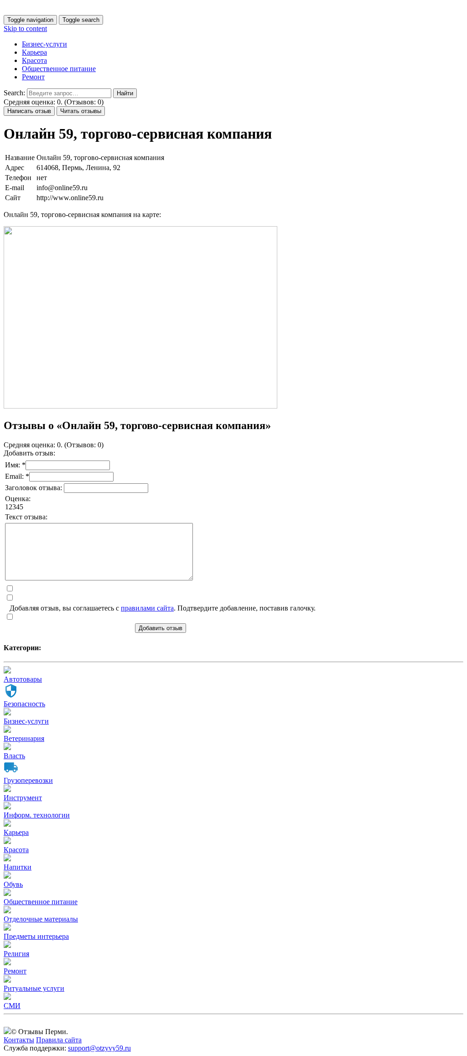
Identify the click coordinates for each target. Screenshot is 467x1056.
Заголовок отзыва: (34, 488)
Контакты (19, 1040)
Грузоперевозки (28, 780)
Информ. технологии (37, 815)
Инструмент (23, 798)
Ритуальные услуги (34, 988)
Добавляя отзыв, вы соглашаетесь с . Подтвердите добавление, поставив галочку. (163, 608)
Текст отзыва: (26, 517)
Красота (34, 60)
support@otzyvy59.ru (99, 1048)
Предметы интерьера (36, 936)
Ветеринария (24, 738)
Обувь (13, 884)
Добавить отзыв (160, 628)
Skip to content (25, 28)
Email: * (17, 476)
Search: (14, 93)
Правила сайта (59, 1040)
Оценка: (18, 498)
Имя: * (15, 465)
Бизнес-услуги (44, 44)
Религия (16, 954)
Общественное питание (59, 68)
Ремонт (33, 77)
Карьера (34, 52)
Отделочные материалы (41, 919)
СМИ (12, 1005)
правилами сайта (147, 608)
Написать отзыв (29, 111)
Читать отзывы (80, 111)
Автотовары (23, 679)
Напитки (17, 867)
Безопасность (24, 704)
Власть (14, 756)
